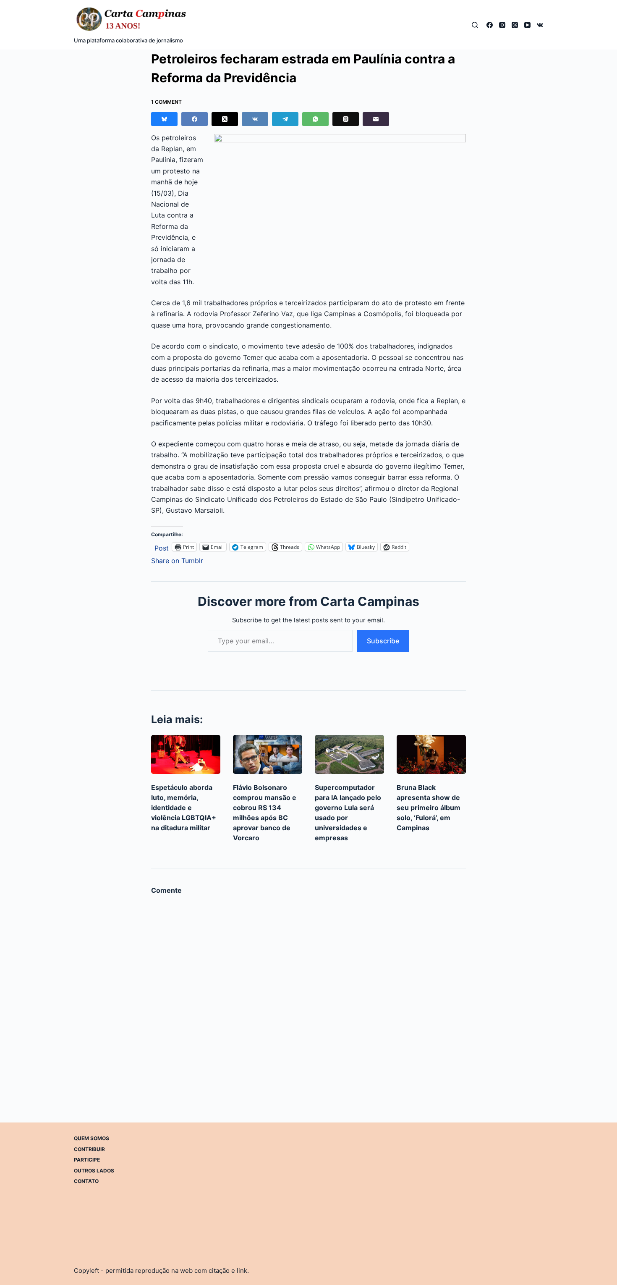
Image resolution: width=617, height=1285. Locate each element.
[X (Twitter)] (225, 119)
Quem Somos (91, 1138)
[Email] (376, 119)
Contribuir (89, 1149)
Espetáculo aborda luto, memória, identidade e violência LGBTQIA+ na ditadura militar (183, 807)
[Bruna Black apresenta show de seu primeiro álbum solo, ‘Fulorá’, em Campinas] (431, 754)
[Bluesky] (164, 119)
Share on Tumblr (177, 559)
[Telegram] (285, 119)
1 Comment (166, 102)
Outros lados (94, 1170)
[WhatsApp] (315, 119)
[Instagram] (502, 25)
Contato (86, 1181)
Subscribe (383, 641)
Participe (87, 1159)
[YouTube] (527, 25)
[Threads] (515, 25)
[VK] (540, 25)
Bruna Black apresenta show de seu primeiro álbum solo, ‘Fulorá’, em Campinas (428, 807)
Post (161, 547)
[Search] (475, 25)
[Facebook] (489, 25)
